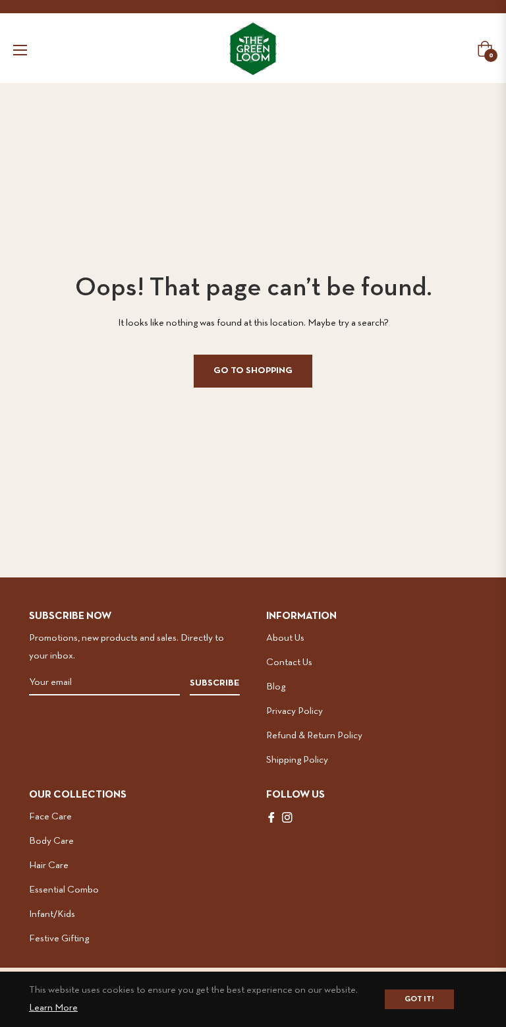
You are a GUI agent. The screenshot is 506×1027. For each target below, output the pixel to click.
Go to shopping (253, 371)
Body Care (51, 841)
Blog (275, 686)
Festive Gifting (59, 938)
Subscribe (215, 683)
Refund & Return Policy (314, 735)
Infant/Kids (52, 914)
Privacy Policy (294, 711)
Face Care (50, 816)
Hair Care (49, 865)
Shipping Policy (297, 760)
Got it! (419, 999)
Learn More (53, 1007)
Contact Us (289, 662)
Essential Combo (64, 890)
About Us (285, 638)
